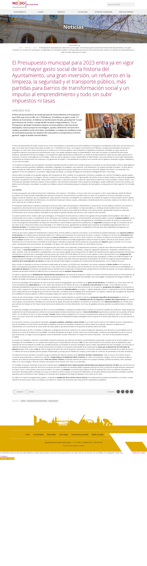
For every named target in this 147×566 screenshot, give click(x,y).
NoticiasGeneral (53, 401)
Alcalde (23, 401)
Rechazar (4, 459)
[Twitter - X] (110, 434)
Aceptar (11, 459)
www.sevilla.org (74, 45)
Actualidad (32, 4)
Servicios (61, 12)
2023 (35, 48)
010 (91, 442)
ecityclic (82, 445)
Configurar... (4, 456)
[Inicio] (18, 4)
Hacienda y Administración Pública (37, 401)
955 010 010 (98, 442)
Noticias (28, 48)
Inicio (21, 48)
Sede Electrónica (126, 12)
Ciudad (41, 12)
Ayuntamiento (20, 12)
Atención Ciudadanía (104, 12)
